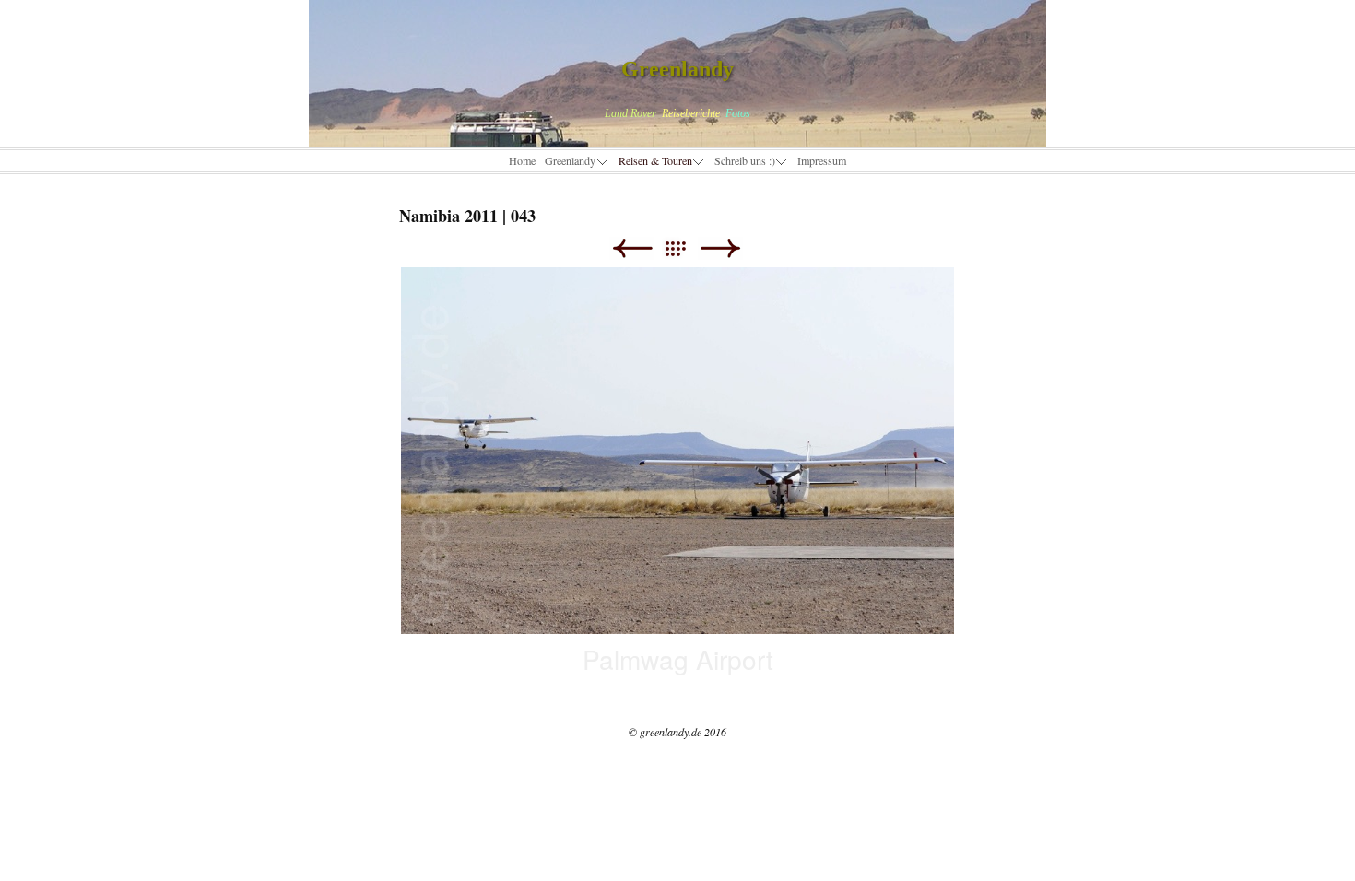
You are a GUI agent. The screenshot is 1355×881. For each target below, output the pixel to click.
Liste (684, 248)
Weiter (720, 248)
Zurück (631, 248)
